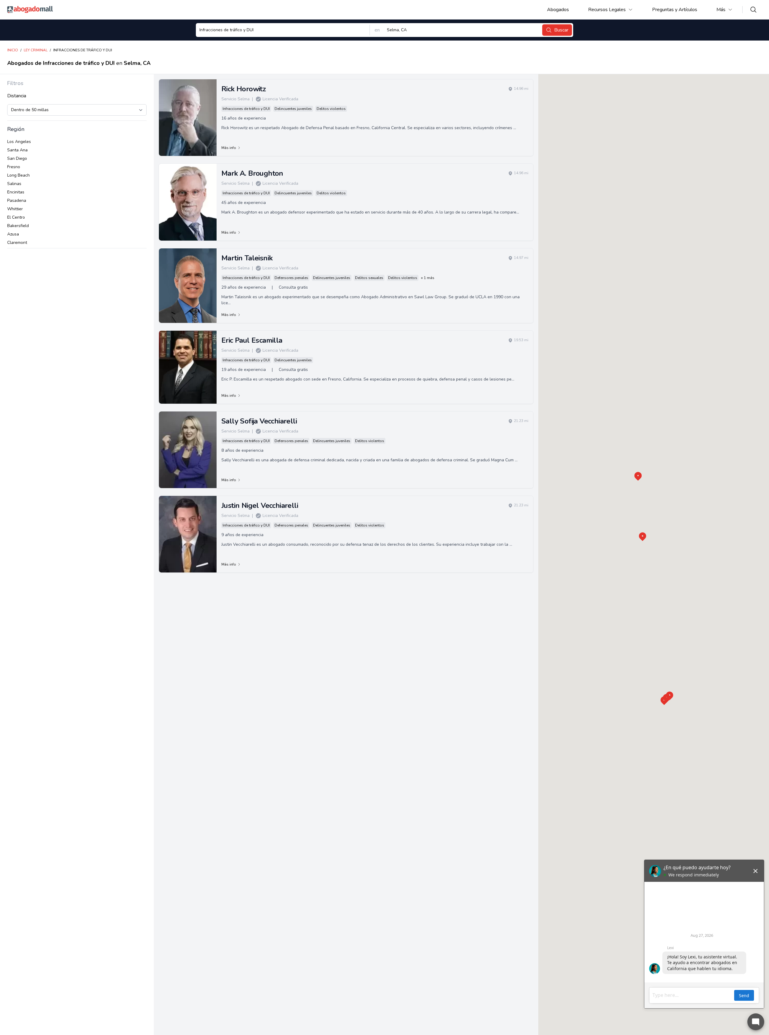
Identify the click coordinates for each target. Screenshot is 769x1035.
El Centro (16, 217)
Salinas (14, 184)
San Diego (17, 158)
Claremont (17, 242)
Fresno (13, 167)
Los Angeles (19, 141)
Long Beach (18, 175)
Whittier (15, 209)
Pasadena (16, 200)
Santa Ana (17, 150)
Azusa (13, 234)
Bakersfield (18, 226)
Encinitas (15, 192)
